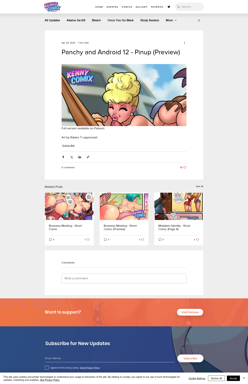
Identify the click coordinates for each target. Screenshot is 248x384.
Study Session (149, 20)
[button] (199, 20)
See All (199, 186)
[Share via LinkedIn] (79, 157)
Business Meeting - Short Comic (65, 227)
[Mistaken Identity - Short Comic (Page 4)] (178, 206)
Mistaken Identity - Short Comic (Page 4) (174, 227)
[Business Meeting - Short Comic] (69, 206)
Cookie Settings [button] (197, 378)
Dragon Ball (68, 145)
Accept (233, 378)
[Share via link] (88, 157)
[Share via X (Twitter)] (71, 157)
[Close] (244, 378)
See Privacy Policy (50, 379)
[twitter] (169, 6)
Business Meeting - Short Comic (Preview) (120, 227)
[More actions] (184, 43)
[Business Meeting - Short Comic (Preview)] (124, 206)
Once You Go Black (121, 20)
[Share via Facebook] (63, 157)
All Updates (52, 20)
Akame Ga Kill (76, 20)
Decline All (216, 378)
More (169, 20)
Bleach (96, 20)
